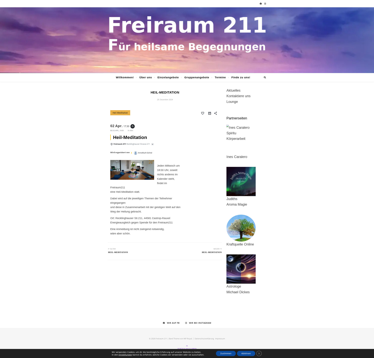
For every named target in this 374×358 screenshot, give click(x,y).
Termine (220, 77)
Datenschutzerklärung (204, 338)
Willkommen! (125, 77)
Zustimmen (225, 353)
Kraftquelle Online (240, 244)
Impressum (220, 338)
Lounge (232, 102)
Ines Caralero (236, 157)
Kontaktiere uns (238, 96)
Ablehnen (246, 353)
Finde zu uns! (240, 77)
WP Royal (188, 338)
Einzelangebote (168, 77)
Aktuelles (233, 90)
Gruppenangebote (196, 77)
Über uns (145, 77)
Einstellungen (125, 354)
